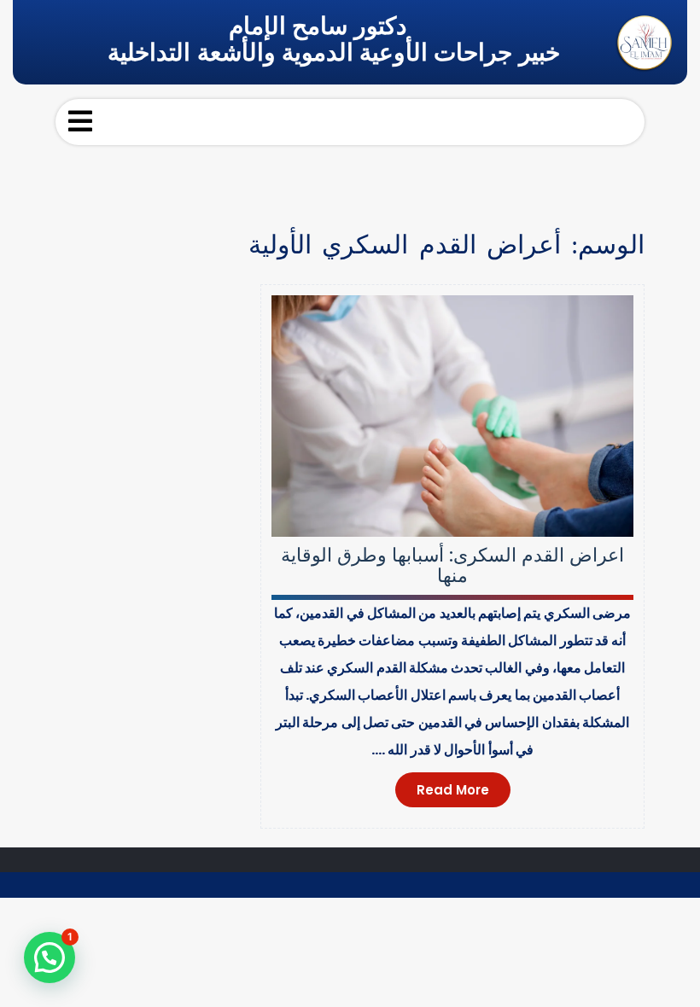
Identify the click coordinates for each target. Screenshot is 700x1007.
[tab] (80, 121)
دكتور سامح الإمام (317, 26)
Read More (453, 790)
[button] (49, 957)
